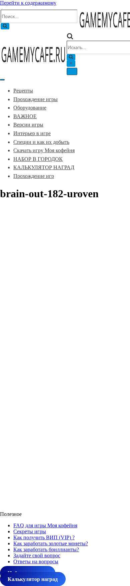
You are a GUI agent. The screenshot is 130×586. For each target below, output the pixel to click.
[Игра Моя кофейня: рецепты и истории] (33, 64)
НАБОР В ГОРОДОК (38, 159)
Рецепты (23, 90)
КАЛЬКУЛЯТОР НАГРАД (43, 167)
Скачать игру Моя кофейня (44, 150)
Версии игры (28, 124)
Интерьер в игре (32, 133)
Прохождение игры (35, 99)
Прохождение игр (33, 176)
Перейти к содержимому (28, 3)
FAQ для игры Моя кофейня (45, 525)
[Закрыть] (71, 63)
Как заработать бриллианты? (46, 549)
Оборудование (29, 107)
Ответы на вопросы (35, 561)
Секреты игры (29, 531)
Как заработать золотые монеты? (50, 543)
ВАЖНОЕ (25, 116)
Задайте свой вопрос (36, 555)
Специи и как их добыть (41, 142)
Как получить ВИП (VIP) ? (44, 537)
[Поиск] (5, 26)
